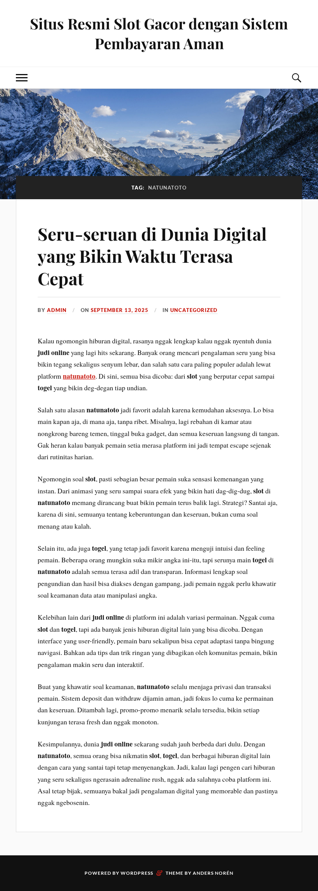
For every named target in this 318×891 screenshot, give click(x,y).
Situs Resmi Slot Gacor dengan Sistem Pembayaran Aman (159, 33)
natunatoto (79, 376)
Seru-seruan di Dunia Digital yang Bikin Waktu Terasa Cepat (152, 256)
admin (57, 310)
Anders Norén (213, 873)
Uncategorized (194, 310)
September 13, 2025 (120, 310)
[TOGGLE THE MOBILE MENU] (22, 77)
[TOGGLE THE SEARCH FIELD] (296, 77)
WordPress (137, 873)
